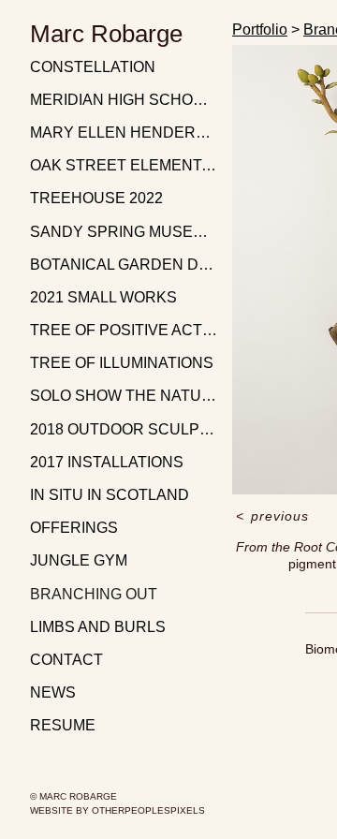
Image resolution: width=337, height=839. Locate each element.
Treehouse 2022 (96, 198)
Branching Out (93, 594)
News (53, 692)
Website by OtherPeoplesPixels (117, 810)
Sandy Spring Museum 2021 (123, 232)
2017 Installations (106, 462)
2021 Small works (103, 297)
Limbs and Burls (98, 627)
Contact (66, 660)
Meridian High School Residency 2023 (123, 100)
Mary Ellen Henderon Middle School (123, 132)
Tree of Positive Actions (123, 330)
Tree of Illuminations (121, 363)
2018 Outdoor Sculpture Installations (123, 429)
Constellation (92, 67)
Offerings (74, 528)
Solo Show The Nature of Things (123, 396)
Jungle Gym (78, 560)
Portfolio (259, 29)
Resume (62, 725)
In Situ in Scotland (109, 495)
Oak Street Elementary (123, 165)
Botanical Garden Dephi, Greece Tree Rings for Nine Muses (123, 264)
